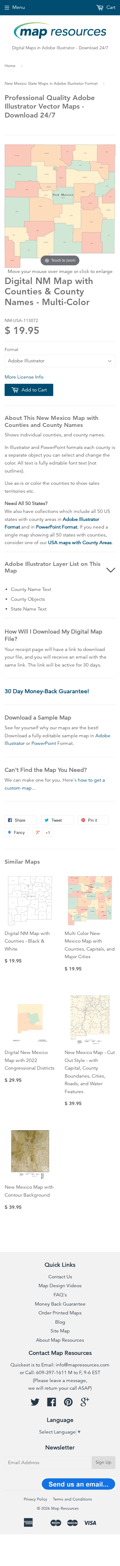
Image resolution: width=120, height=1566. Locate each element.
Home (10, 65)
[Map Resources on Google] (85, 1404)
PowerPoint (43, 743)
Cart (110, 7)
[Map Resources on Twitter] (35, 1404)
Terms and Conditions (72, 1499)
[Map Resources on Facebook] (51, 1404)
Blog (60, 1322)
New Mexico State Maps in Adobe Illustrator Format (51, 83)
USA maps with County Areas (80, 543)
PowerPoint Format (56, 527)
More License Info (24, 377)
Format (11, 349)
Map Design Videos (60, 1286)
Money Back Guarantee (60, 1304)
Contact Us (60, 1277)
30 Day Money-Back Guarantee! (47, 691)
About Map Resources (60, 1340)
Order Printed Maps (60, 1313)
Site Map (60, 1331)
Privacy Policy (35, 1499)
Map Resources (65, 1508)
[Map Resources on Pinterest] (68, 1404)
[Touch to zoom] (60, 206)
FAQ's (60, 1295)
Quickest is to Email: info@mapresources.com (60, 1365)
